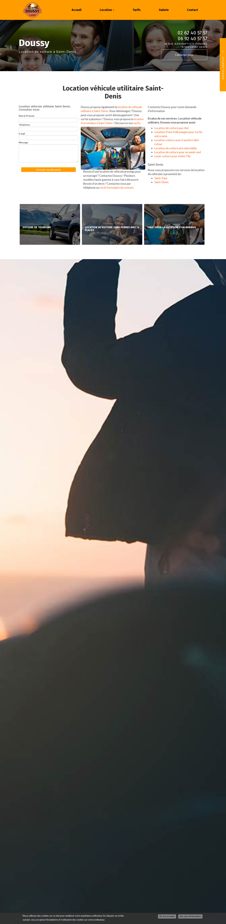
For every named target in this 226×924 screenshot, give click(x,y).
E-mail (22, 133)
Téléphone (24, 124)
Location (106, 10)
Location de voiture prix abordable (175, 148)
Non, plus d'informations (190, 916)
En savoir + (50, 224)
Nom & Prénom (26, 116)
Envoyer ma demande (48, 169)
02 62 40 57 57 (192, 33)
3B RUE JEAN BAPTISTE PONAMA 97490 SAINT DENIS (185, 45)
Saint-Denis (161, 182)
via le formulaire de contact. (117, 187)
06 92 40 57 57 (192, 39)
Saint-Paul (160, 178)
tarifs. (137, 123)
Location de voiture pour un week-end (177, 152)
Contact (192, 10)
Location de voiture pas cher (171, 128)
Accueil (76, 10)
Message (23, 142)
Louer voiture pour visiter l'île (172, 156)
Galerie (164, 10)
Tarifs (136, 10)
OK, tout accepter (167, 916)
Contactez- (184, 54)
